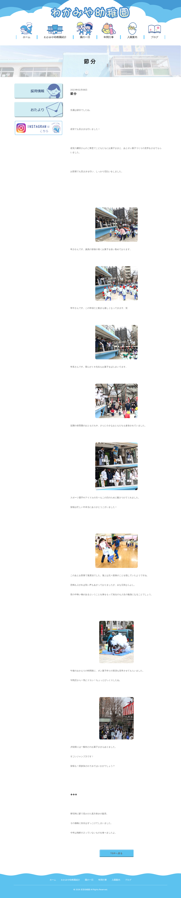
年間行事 (109, 37)
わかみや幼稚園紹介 (55, 37)
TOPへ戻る (116, 853)
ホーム (26, 37)
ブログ (154, 37)
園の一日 (85, 37)
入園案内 (132, 37)
